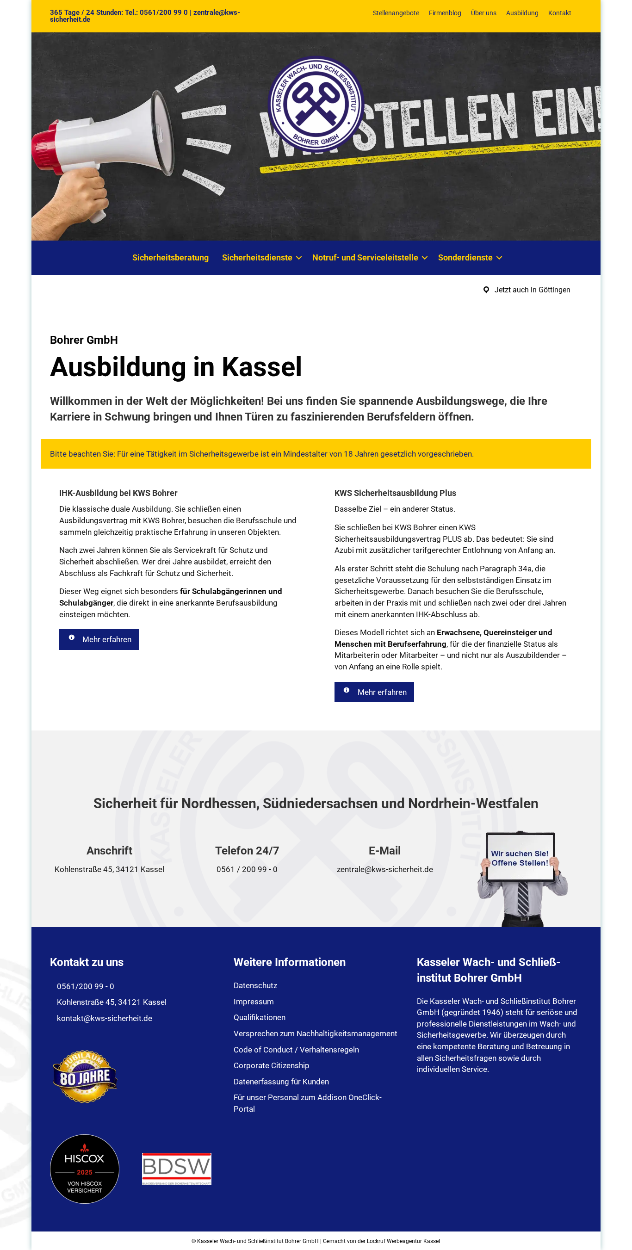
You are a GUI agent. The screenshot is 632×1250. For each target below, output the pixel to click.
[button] (298, 257)
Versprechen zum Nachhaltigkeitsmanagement (315, 1033)
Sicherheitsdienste (257, 257)
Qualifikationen (259, 1017)
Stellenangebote (396, 13)
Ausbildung (522, 13)
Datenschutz (255, 985)
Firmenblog (445, 13)
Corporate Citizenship (272, 1065)
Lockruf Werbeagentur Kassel (403, 1241)
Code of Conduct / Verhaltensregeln (296, 1049)
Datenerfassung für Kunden (281, 1081)
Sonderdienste (465, 257)
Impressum (254, 1001)
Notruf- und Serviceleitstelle (365, 257)
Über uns (483, 13)
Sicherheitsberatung (170, 257)
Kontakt (559, 13)
